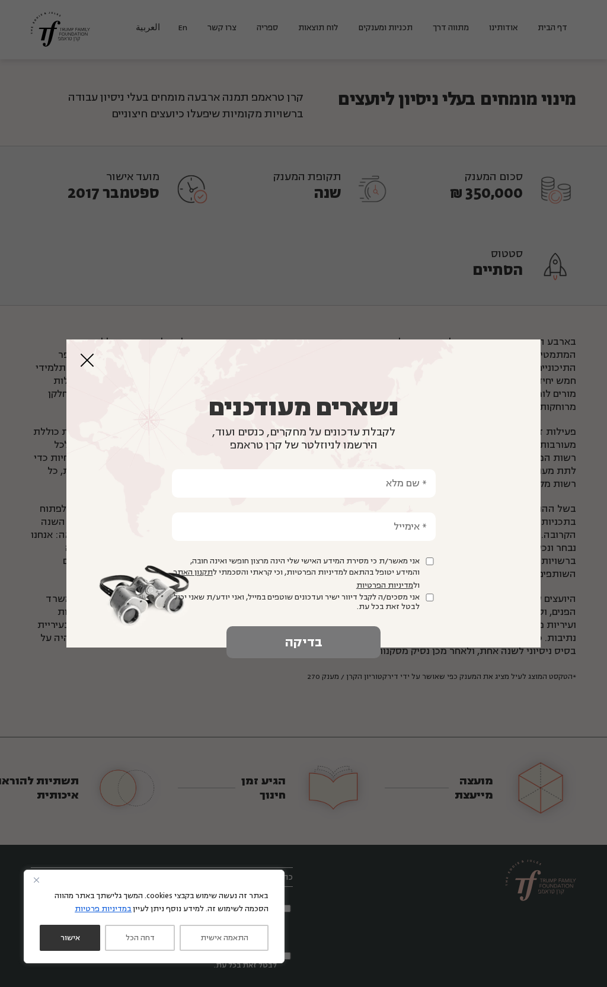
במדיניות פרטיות (103, 909)
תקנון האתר (193, 572)
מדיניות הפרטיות (384, 585)
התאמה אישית (224, 938)
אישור (70, 938)
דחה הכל (140, 938)
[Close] (36, 880)
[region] (154, 916)
